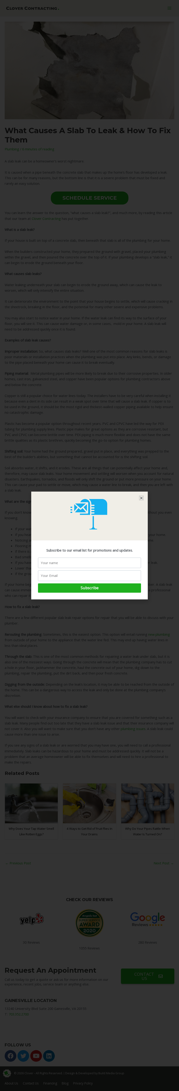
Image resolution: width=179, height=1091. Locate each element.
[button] (141, 498)
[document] (89, 545)
